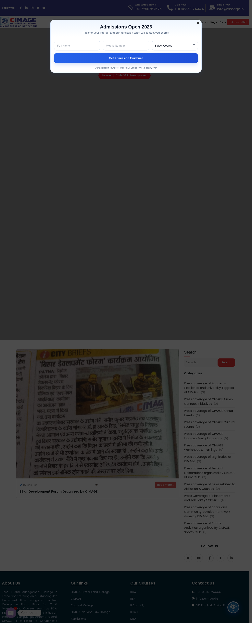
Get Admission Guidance (126, 58)
